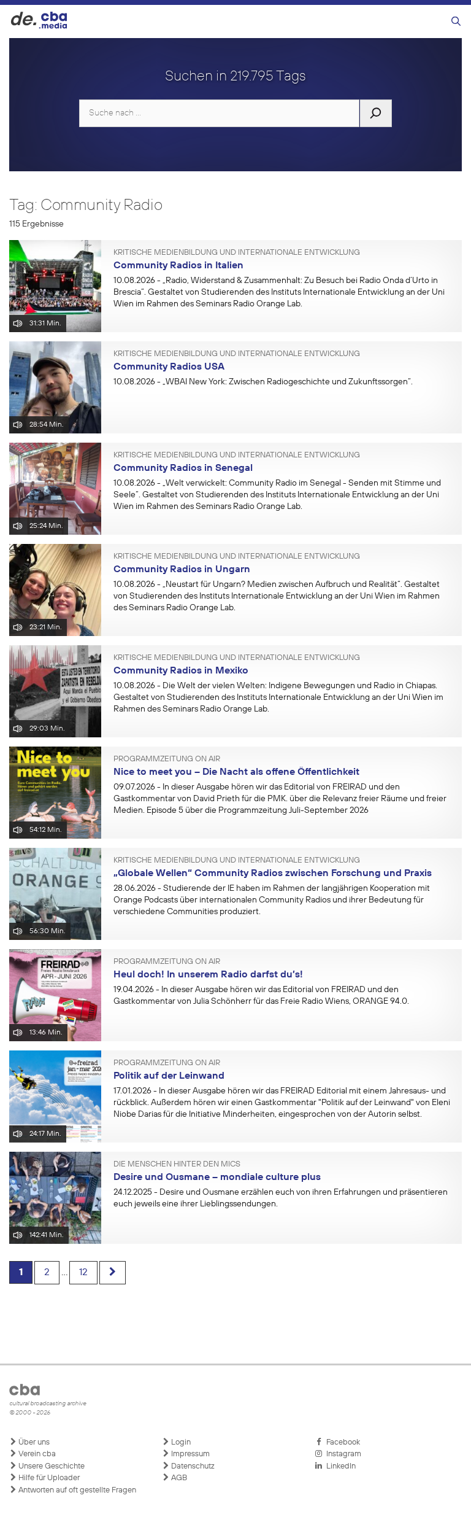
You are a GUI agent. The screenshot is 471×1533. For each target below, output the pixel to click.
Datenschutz (192, 1466)
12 (83, 1273)
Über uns (33, 1442)
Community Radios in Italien (178, 266)
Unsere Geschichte (51, 1466)
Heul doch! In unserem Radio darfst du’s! (208, 975)
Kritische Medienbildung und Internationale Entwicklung (236, 253)
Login (180, 1442)
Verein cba (36, 1454)
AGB (178, 1478)
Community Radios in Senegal (183, 468)
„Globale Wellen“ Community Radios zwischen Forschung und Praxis (272, 874)
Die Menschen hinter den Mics (176, 1164)
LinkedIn (339, 1466)
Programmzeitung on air (166, 759)
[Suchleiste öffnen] (456, 22)
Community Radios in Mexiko (180, 671)
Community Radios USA (168, 367)
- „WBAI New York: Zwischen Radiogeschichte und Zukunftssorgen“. (263, 382)
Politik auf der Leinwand (168, 1076)
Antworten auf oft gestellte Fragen (76, 1490)
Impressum (189, 1454)
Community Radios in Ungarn (181, 570)
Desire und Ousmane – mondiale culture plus (217, 1177)
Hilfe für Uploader (48, 1478)
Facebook (341, 1442)
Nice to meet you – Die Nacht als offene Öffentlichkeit (236, 772)
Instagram (342, 1454)
